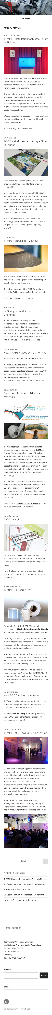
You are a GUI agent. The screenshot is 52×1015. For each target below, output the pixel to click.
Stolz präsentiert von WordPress (17, 1009)
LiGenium (19, 788)
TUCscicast (14, 320)
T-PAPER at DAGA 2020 (18, 590)
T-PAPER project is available (28, 503)
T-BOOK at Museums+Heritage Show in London (25, 884)
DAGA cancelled (13, 519)
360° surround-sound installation (19, 485)
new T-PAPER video (18, 364)
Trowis (28, 788)
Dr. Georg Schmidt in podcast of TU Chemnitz (24, 895)
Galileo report (19, 292)
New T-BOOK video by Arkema (21, 695)
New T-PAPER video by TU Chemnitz (25, 352)
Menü (27, 18)
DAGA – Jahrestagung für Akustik (32, 629)
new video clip (18, 714)
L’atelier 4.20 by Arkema (14, 708)
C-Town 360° (10, 769)
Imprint (7, 987)
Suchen (7, 970)
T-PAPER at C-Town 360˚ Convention (25, 732)
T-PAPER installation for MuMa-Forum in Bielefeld (26, 879)
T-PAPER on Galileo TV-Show (21, 240)
